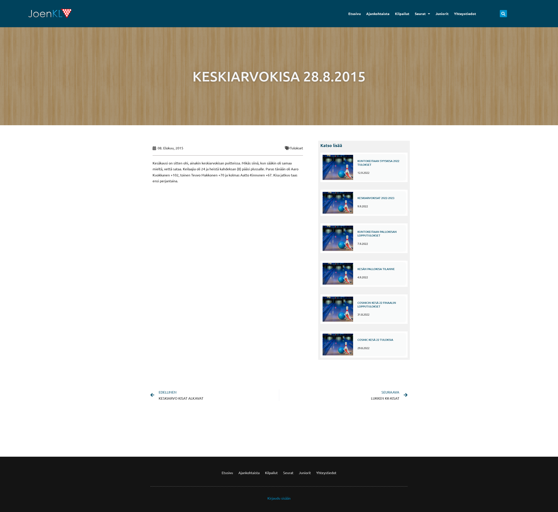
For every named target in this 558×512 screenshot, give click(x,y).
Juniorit (442, 13)
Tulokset (296, 148)
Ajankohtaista (378, 13)
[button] (503, 13)
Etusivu (354, 13)
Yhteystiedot (465, 13)
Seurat (420, 13)
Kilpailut (402, 13)
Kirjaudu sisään (279, 498)
